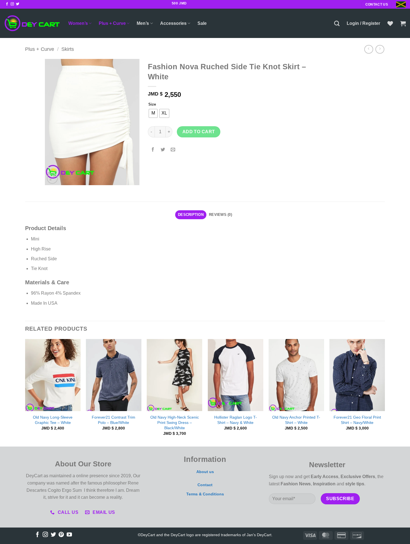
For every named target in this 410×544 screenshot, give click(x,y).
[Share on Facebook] (153, 149)
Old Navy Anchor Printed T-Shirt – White (296, 420)
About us (205, 471)
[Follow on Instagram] (12, 4)
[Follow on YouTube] (69, 535)
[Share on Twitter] (163, 149)
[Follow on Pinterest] (61, 535)
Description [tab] (191, 215)
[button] (363, 23)
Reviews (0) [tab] (220, 215)
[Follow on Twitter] (17, 4)
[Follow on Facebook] (7, 4)
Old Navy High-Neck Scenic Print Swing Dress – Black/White (174, 422)
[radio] (153, 113)
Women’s (78, 23)
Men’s (143, 23)
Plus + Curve (112, 23)
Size (152, 104)
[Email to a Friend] (173, 149)
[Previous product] (379, 49)
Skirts (67, 49)
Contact (205, 485)
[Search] (336, 23)
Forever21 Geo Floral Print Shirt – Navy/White (357, 420)
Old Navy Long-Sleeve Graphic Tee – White (53, 420)
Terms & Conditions (205, 494)
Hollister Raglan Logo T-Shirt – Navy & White (235, 420)
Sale (202, 23)
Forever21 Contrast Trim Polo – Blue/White (113, 420)
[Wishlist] (390, 23)
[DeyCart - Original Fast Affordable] (32, 23)
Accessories (173, 23)
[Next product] (368, 49)
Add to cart (198, 131)
